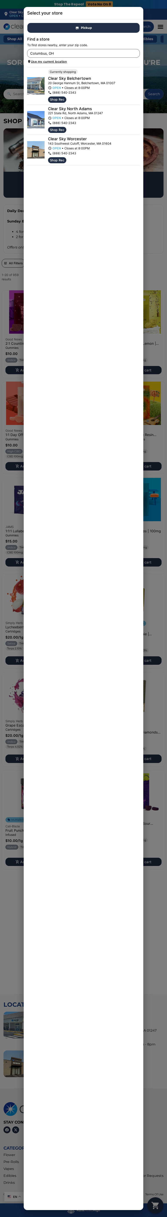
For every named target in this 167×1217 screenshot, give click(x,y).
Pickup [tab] (86, 28)
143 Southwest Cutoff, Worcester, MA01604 (79, 143)
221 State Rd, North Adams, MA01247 (75, 113)
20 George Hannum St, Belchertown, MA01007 (81, 83)
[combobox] (79, 53)
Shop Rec (57, 99)
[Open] (136, 53)
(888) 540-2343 (64, 92)
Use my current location (49, 61)
